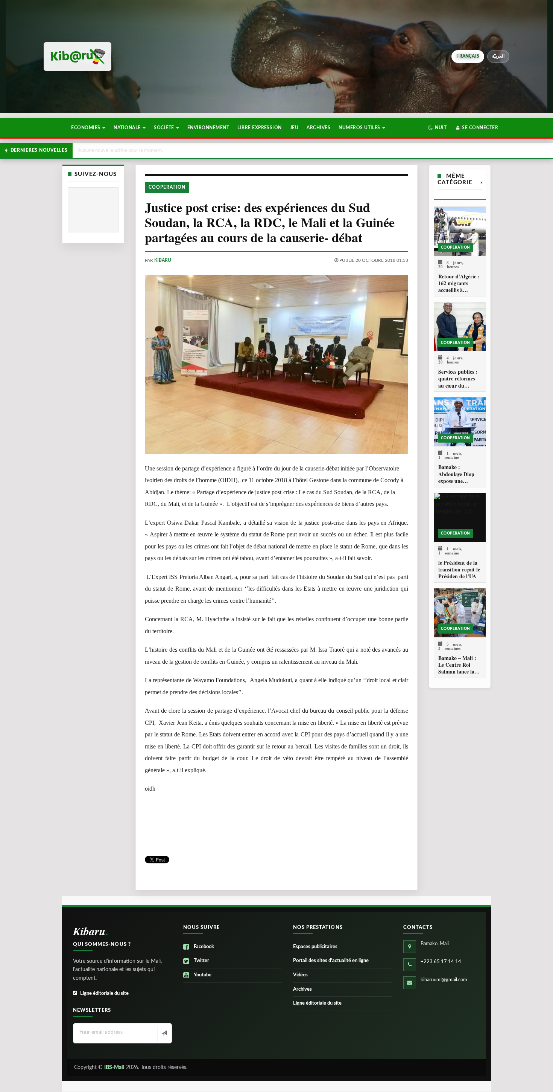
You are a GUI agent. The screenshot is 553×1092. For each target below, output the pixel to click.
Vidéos (300, 975)
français (467, 56)
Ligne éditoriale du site (104, 993)
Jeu (294, 127)
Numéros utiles (360, 127)
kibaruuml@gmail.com (444, 979)
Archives (318, 127)
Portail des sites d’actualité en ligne (331, 960)
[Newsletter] (164, 1034)
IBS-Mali (114, 1067)
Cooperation (167, 187)
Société (164, 127)
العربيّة (498, 56)
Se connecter (479, 127)
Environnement (208, 127)
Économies (86, 127)
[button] (437, 127)
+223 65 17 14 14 (441, 961)
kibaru (162, 260)
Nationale (128, 127)
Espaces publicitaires (315, 946)
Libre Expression (259, 127)
